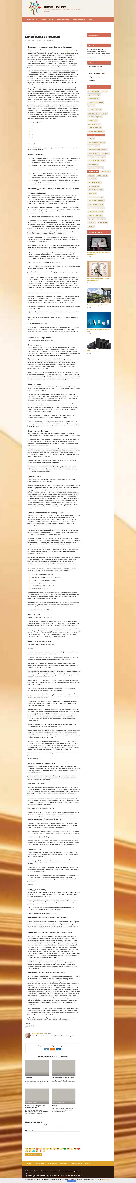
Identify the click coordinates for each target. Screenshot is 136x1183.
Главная (29, 1163)
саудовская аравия (94, 182)
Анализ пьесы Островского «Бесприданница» (35, 1106)
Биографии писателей (63, 19)
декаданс (91, 106)
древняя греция (93, 113)
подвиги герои (100, 157)
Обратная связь (39, 1163)
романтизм (92, 179)
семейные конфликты (95, 190)
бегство (104, 91)
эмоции (90, 226)
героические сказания (95, 102)
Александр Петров (37, 1033)
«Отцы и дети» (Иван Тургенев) (63, 1077)
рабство (91, 175)
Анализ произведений (46, 19)
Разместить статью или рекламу (80, 1163)
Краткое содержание (78, 19)
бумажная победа (94, 95)
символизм (92, 193)
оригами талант (93, 153)
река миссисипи (102, 175)
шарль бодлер (102, 222)
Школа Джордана (55, 7)
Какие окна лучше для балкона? (97, 305)
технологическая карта (95, 208)
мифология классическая (96, 142)
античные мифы (93, 91)
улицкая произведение (95, 211)
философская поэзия (95, 215)
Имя (26, 1125)
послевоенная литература (96, 160)
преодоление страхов (95, 168)
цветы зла (91, 222)
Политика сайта (52, 1163)
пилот (90, 157)
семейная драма (93, 186)
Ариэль (54, 1106)
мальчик (91, 139)
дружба (104, 113)
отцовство (105, 153)
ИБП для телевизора (93, 351)
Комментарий (29, 1130)
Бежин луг (29, 1077)
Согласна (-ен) (71, 1181)
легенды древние (93, 124)
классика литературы (95, 117)
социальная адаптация (95, 197)
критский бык (92, 120)
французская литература (96, 219)
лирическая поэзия (94, 128)
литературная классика (95, 131)
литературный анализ (96, 135)
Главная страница (32, 19)
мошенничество (93, 146)
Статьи (90, 19)
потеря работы (93, 164)
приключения (93, 171)
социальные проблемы (95, 200)
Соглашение (63, 1163)
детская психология (94, 109)
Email (45, 1125)
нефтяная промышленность (97, 149)
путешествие (105, 171)
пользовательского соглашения (63, 1176)
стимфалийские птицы (95, 204)
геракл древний (93, 98)
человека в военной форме (63, 52)
